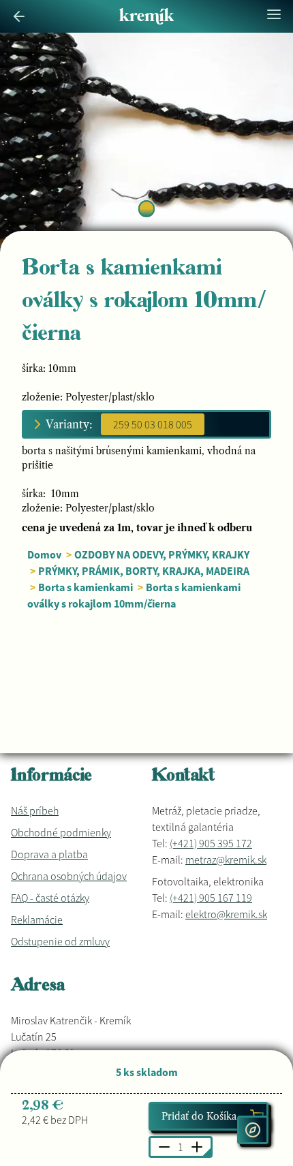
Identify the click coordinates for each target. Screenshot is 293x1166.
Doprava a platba (49, 854)
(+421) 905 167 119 (211, 897)
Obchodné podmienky (61, 832)
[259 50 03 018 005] (152, 424)
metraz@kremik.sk (225, 859)
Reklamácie (37, 919)
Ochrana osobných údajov (69, 876)
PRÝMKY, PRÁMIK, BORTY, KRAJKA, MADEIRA (143, 571)
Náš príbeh (35, 810)
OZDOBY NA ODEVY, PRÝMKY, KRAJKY (161, 554)
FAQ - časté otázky (50, 897)
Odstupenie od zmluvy (60, 941)
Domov (44, 554)
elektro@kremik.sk (226, 914)
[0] (146, 208)
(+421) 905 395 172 (211, 843)
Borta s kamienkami (85, 587)
